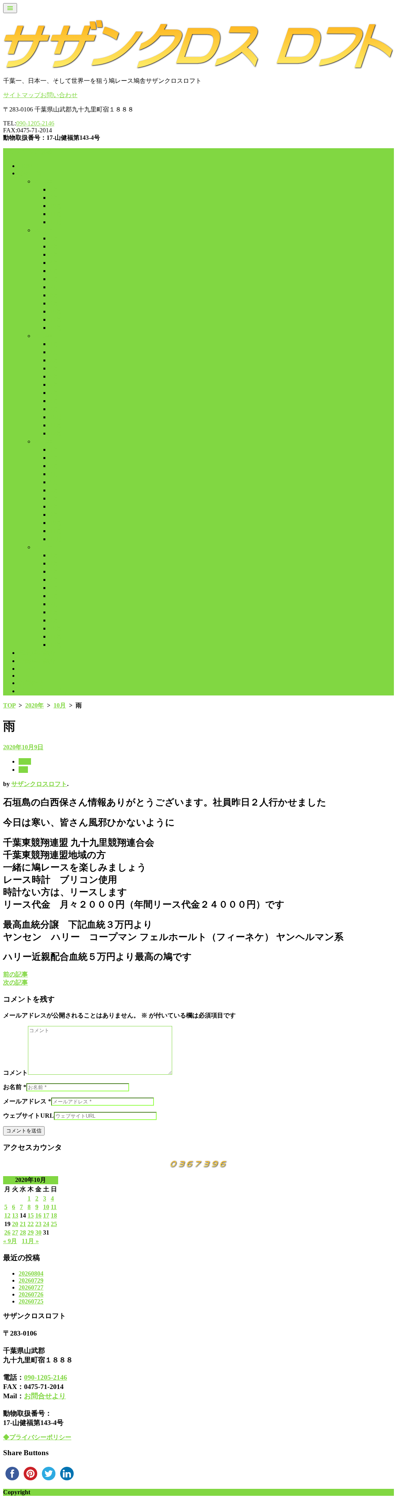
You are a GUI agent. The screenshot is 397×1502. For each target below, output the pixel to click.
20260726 (31, 1294)
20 (15, 1224)
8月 (54, 189)
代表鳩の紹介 (37, 652)
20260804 (31, 1273)
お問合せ (31, 683)
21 (23, 1224)
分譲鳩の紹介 (37, 661)
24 (46, 1224)
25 (54, 1224)
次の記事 (15, 982)
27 (15, 1232)
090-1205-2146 (35, 123)
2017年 (43, 181)
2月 (54, 246)
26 (7, 1232)
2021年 (43, 547)
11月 (56, 214)
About (27, 668)
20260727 (31, 1287)
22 (31, 1224)
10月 (56, 205)
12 (7, 1215)
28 (23, 1232)
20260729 (31, 1280)
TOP (9, 705)
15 (31, 1215)
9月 (54, 197)
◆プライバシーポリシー (37, 1437)
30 (38, 1232)
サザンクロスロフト (39, 784)
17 (46, 1215)
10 (46, 1207)
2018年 (43, 230)
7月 (54, 287)
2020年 (43, 441)
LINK (27, 675)
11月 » (30, 1241)
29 (31, 1232)
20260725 (31, 1301)
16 (38, 1215)
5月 (54, 270)
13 (15, 1215)
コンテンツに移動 (28, 152)
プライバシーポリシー (50, 691)
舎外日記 (31, 173)
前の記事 (15, 974)
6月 (54, 279)
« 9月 (10, 1241)
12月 (56, 222)
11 (54, 1207)
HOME (28, 166)
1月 (54, 238)
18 (54, 1215)
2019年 (43, 335)
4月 (54, 262)
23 (38, 1224)
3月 (54, 254)
